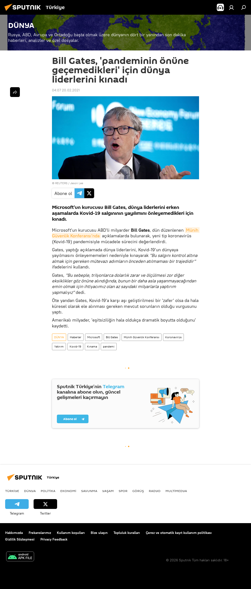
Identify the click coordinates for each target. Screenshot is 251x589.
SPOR (123, 491)
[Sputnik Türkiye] (24, 11)
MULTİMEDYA (176, 491)
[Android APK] (20, 557)
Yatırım (59, 346)
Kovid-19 (75, 346)
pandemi (108, 346)
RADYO (155, 491)
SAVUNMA (89, 491)
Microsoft (93, 337)
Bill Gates (112, 337)
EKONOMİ (68, 491)
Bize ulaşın (99, 532)
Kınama (92, 346)
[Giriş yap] (231, 7)
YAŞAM (108, 491)
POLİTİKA (48, 491)
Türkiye (12, 491)
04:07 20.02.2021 (66, 90)
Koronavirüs (173, 337)
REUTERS (61, 183)
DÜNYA (59, 337)
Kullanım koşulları (71, 532)
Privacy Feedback (53, 539)
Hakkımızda (14, 532)
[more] (15, 92)
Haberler (75, 337)
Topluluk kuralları (126, 532)
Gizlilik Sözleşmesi (20, 539)
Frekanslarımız (40, 532)
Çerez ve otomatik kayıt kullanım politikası (179, 532)
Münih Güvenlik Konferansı (141, 337)
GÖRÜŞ (138, 491)
